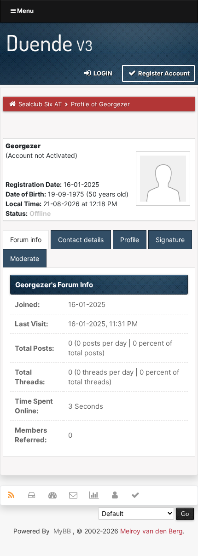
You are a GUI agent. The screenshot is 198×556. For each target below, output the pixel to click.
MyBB (62, 531)
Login (102, 73)
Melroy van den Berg (151, 531)
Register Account (163, 73)
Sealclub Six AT (40, 104)
